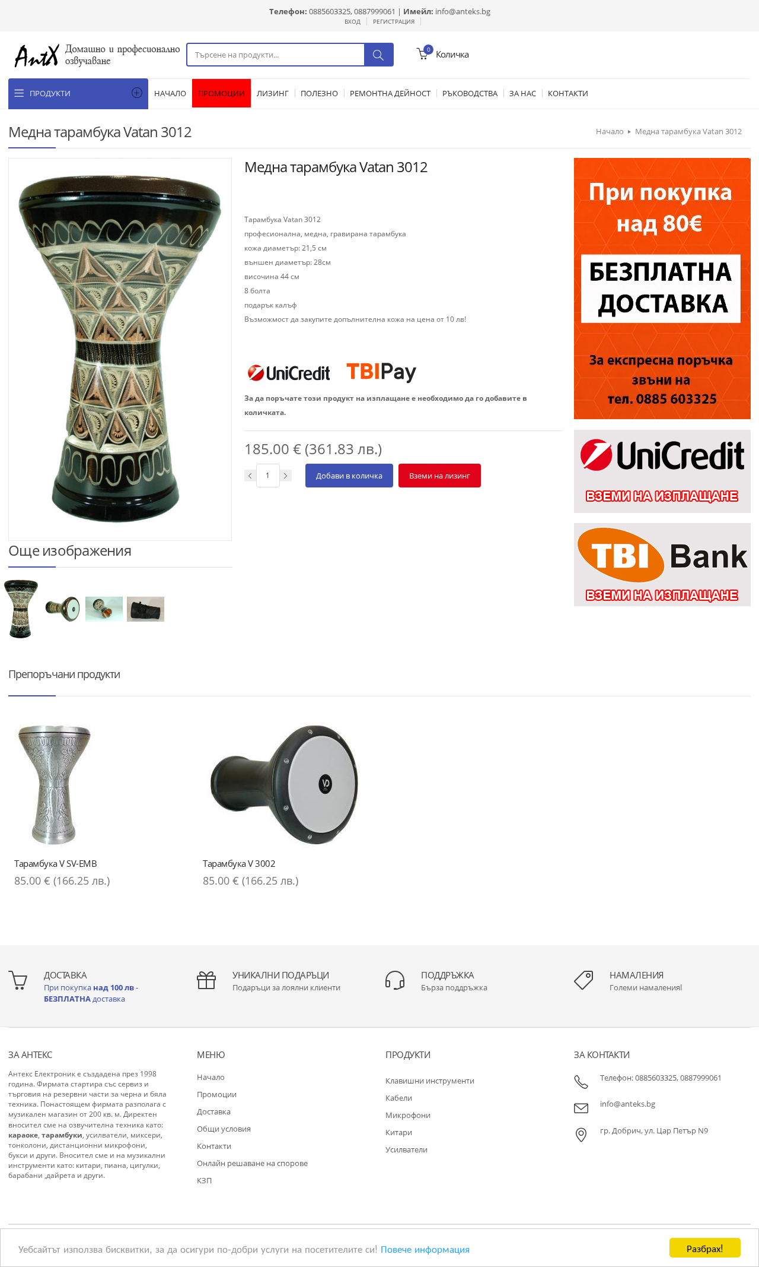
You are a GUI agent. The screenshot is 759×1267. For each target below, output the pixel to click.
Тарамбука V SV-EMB (55, 863)
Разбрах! (705, 1247)
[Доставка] (662, 288)
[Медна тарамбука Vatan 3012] (22, 608)
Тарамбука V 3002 (239, 863)
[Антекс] (97, 54)
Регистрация (393, 21)
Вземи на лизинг (439, 475)
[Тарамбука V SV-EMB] (96, 785)
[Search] (378, 54)
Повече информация (425, 1248)
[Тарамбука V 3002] (285, 785)
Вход (353, 21)
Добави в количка (349, 475)
